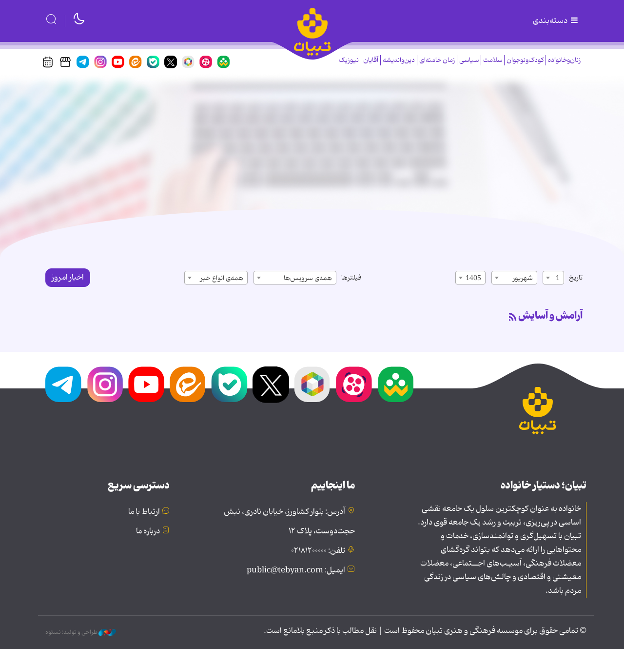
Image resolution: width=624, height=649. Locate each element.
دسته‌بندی (551, 21)
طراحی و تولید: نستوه (71, 632)
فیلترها (351, 277)
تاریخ (576, 277)
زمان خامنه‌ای (437, 60)
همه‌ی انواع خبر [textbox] (221, 278)
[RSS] (512, 317)
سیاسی (469, 60)
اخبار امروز (68, 277)
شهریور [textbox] (523, 278)
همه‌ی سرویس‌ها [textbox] (308, 278)
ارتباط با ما (144, 512)
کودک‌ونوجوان (525, 60)
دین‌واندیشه (399, 60)
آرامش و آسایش (550, 315)
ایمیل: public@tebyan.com (296, 570)
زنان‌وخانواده (564, 60)
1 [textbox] (558, 278)
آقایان (370, 60)
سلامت (492, 60)
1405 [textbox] (473, 278)
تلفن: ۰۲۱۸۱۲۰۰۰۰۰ (318, 551)
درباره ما (148, 531)
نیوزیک (349, 60)
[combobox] (553, 277)
